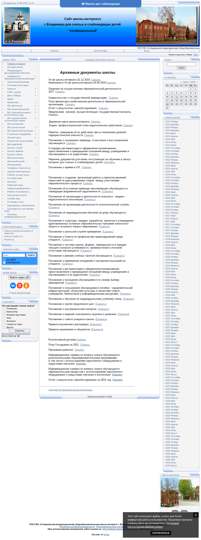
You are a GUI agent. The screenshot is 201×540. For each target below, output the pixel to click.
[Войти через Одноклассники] (26, 286)
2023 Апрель (171, 365)
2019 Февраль (172, 265)
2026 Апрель (171, 457)
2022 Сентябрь (172, 345)
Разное (7, 239)
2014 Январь (171, 127)
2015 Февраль (172, 163)
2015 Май (170, 171)
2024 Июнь (170, 404)
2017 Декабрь (172, 233)
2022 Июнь (170, 339)
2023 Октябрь (172, 380)
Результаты (7, 333)
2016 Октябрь (172, 207)
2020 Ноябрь (171, 298)
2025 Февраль (172, 418)
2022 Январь (171, 330)
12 (176, 96)
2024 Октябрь (172, 407)
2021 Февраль (172, 304)
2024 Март (170, 395)
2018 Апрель (171, 242)
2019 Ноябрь (171, 283)
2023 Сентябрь (172, 377)
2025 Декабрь (172, 445)
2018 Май (170, 245)
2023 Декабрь (172, 386)
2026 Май (170, 459)
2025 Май (170, 427)
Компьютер (12, 311)
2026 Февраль (172, 451)
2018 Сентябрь (172, 251)
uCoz (106, 534)
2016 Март (170, 192)
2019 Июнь (170, 274)
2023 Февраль (172, 359)
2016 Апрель (171, 195)
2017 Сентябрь (172, 224)
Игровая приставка (16, 315)
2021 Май (170, 312)
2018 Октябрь (172, 254)
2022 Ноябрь (171, 351)
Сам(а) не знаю (14, 324)
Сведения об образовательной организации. (70, 390)
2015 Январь (171, 160)
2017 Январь (171, 212)
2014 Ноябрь (171, 154)
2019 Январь (171, 262)
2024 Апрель (171, 398)
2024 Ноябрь (171, 409)
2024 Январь (171, 389)
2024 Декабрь (172, 412)
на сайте (11, 259)
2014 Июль (170, 145)
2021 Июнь (170, 315)
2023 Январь (171, 357)
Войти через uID (19, 277)
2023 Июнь (170, 371)
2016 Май (170, 198)
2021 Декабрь (172, 327)
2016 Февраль (172, 189)
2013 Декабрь (172, 124)
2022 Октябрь (172, 348)
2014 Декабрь (172, 157)
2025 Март (170, 421)
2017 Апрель (171, 218)
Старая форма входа (19, 293)
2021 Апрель (171, 310)
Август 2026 (189, 82)
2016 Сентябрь (172, 204)
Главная (54, 51)
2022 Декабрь (172, 354)
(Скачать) (107, 191)
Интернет (11, 321)
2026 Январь (171, 448)
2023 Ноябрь (171, 383)
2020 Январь (171, 289)
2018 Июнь (170, 248)
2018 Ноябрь (171, 257)
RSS (196, 55)
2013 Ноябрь (171, 121)
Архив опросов (22, 333)
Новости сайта (11, 236)
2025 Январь (171, 415)
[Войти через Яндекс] (20, 286)
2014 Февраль (172, 130)
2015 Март (170, 165)
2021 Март (170, 307)
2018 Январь (171, 236)
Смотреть (109, 162)
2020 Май (170, 295)
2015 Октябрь (172, 180)
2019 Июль (170, 277)
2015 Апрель (171, 168)
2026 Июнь (170, 462)
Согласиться (160, 533)
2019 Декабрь (172, 286)
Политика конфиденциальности (77, 526)
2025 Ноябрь (171, 442)
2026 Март (170, 454)
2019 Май (170, 271)
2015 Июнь (170, 174)
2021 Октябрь (172, 321)
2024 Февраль (172, 392)
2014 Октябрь (172, 151)
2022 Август (171, 342)
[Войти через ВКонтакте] (13, 286)
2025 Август (171, 433)
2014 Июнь (170, 142)
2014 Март (170, 133)
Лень (8, 318)
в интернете (13, 262)
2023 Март (170, 362)
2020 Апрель (171, 292)
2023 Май (170, 368)
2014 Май (170, 139)
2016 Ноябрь (171, 210)
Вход (146, 51)
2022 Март (170, 333)
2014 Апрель (171, 136)
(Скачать (123, 314)
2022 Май (170, 336)
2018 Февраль (172, 239)
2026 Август (171, 465)
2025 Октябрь (172, 439)
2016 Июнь (170, 201)
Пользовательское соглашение (113, 526)
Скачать (113, 97)
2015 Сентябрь (172, 177)
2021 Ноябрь (171, 324)
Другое (9, 327)
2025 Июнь (170, 430)
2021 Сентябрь (172, 318)
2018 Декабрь (172, 260)
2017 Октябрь (172, 227)
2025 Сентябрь (172, 436)
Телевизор (11, 308)
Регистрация (100, 51)
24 (167, 104)
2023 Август (171, 374)
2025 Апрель (171, 424)
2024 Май (170, 401)
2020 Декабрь (172, 301)
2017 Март (170, 215)
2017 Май (170, 221)
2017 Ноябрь (171, 230)
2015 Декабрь (172, 186)
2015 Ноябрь (171, 183)
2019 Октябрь (172, 280)
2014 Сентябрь (172, 148)
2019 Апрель (171, 268)
